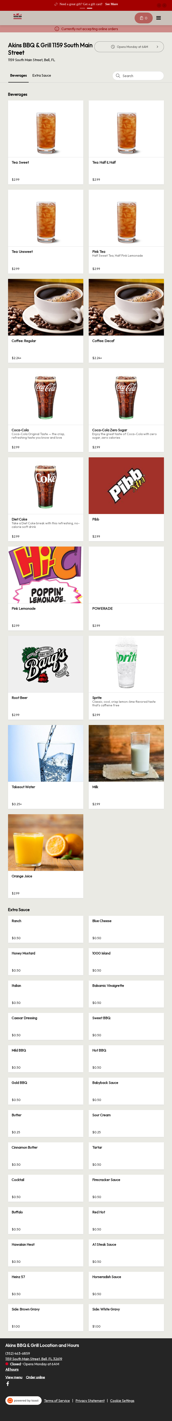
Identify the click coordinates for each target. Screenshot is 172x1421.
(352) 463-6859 (17, 1353)
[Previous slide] (159, 5)
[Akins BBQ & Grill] (17, 16)
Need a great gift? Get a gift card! (81, 4)
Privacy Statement (90, 1400)
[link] (18, 75)
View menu (13, 1377)
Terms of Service (57, 1400)
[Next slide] (164, 5)
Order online (35, 1377)
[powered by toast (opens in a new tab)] (23, 1400)
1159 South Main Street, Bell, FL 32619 (33, 1358)
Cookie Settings (122, 1400)
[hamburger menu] (158, 18)
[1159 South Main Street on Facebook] (7, 1384)
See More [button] (111, 4)
